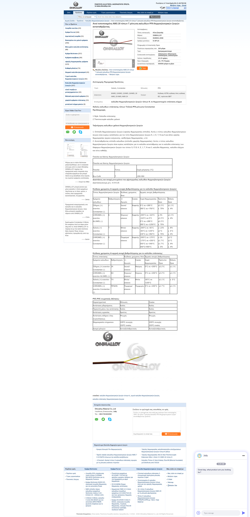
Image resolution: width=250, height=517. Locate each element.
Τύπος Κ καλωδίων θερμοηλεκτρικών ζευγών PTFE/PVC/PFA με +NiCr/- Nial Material (148, 499)
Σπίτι (68, 13)
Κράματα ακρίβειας (72, 58)
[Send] (243, 513)
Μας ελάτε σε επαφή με (145, 13)
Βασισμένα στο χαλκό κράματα (76, 40)
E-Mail (170, 479)
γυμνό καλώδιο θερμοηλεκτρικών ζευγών (145, 396)
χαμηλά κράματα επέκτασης (75, 100)
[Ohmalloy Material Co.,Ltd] (79, 5)
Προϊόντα (78, 13)
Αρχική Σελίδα (70, 21)
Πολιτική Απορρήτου (83, 514)
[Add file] (198, 513)
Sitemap (170, 482)
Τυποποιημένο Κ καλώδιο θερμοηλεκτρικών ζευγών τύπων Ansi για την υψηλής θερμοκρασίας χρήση (150, 483)
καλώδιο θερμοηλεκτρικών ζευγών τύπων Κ (115, 396)
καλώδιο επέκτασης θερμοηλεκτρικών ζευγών (108, 399)
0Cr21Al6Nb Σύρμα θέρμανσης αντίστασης (120, 485)
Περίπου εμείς (91, 13)
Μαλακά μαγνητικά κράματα (75, 96)
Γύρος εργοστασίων (108, 13)
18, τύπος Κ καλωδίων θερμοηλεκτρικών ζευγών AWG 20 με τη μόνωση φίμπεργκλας (149, 491)
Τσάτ (144, 68)
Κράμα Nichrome (71, 53)
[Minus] (243, 455)
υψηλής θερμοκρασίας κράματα (76, 62)
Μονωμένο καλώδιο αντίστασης (76, 47)
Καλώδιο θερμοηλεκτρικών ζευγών (97, 21)
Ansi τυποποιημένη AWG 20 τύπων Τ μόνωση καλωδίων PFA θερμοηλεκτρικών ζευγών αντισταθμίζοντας (114, 72)
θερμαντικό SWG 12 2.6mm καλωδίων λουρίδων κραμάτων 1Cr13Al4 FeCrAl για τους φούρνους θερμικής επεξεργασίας (122, 493)
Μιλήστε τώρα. (175, 5)
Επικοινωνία (79, 127)
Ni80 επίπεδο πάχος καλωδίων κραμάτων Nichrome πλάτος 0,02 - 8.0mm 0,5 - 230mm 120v (95, 492)
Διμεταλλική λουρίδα (72, 36)
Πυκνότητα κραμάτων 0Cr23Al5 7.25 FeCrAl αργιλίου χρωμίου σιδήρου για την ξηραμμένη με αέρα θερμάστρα (122, 477)
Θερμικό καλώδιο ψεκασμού (75, 72)
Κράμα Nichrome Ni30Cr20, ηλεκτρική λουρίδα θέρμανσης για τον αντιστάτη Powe (96, 484)
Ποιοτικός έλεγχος (126, 13)
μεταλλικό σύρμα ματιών (74, 104)
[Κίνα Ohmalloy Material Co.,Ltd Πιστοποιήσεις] (70, 157)
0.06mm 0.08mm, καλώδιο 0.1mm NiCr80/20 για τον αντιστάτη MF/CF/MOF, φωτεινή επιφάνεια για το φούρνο (95, 502)
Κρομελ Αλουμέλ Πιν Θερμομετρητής (109, 449)
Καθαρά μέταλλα (71, 68)
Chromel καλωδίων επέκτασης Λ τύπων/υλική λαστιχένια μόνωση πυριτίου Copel (149, 475)
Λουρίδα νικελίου (71, 28)
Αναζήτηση (156, 17)
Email (184, 5)
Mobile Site (173, 485)
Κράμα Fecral (70, 32)
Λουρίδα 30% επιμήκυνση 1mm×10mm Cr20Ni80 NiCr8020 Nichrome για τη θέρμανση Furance (95, 476)
